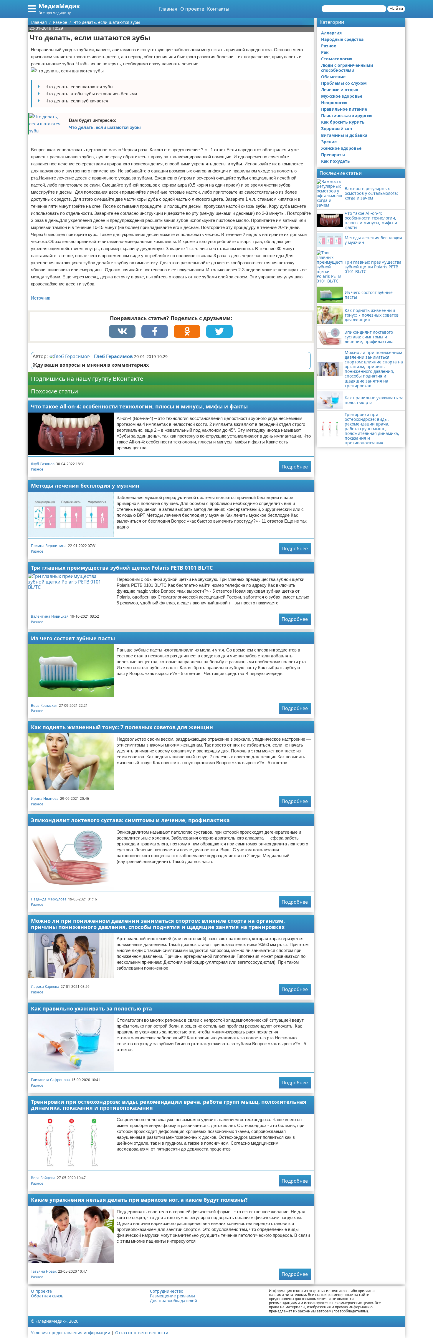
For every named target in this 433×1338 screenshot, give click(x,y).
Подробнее (295, 466)
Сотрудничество (166, 1291)
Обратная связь (47, 1296)
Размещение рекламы (172, 1296)
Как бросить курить (343, 122)
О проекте (192, 9)
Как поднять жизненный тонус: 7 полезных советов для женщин (122, 727)
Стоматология (336, 59)
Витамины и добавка (344, 135)
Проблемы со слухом (344, 83)
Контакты (218, 9)
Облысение (333, 76)
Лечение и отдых (339, 89)
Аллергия (331, 33)
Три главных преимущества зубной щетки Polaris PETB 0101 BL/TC (122, 567)
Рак (325, 52)
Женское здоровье (341, 148)
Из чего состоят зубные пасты (73, 638)
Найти (396, 8)
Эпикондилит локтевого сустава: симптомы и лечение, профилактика (130, 820)
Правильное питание (344, 109)
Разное (37, 469)
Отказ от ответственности (141, 1332)
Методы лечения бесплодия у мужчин (85, 485)
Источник (40, 297)
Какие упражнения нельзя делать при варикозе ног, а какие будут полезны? (139, 1199)
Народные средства (342, 39)
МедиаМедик (59, 6)
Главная (168, 9)
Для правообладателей (173, 1300)
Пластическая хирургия (346, 115)
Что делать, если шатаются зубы (105, 127)
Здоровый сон (336, 128)
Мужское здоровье (341, 96)
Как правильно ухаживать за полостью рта (91, 1008)
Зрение (329, 141)
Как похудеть (335, 161)
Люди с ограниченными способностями (347, 67)
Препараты (333, 154)
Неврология (334, 102)
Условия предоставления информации (70, 1332)
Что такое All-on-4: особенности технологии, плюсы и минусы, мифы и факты (139, 406)
